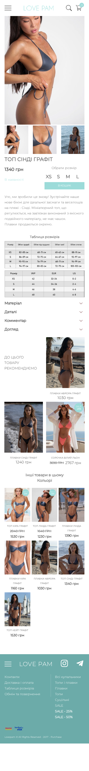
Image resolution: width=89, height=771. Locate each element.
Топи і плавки (66, 683)
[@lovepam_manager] (79, 664)
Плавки (61, 688)
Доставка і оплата (19, 683)
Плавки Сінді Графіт (23, 457)
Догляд (11, 329)
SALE (59, 705)
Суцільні (62, 700)
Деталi (11, 312)
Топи (59, 694)
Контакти (12, 677)
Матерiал (13, 303)
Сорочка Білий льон (65, 457)
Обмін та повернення (22, 694)
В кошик (64, 185)
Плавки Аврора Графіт (65, 393)
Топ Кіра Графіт (17, 526)
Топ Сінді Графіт (72, 578)
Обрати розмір (64, 168)
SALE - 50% (64, 717)
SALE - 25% (63, 711)
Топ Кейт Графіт (17, 630)
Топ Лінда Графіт (44, 526)
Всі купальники (68, 677)
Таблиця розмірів (19, 688)
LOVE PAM (36, 664)
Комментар (15, 320)
